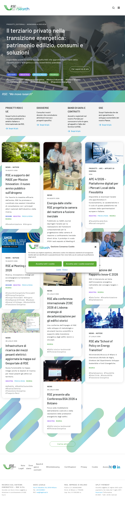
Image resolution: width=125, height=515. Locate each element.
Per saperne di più (80, 59)
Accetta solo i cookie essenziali (80, 264)
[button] (95, 247)
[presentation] (2, 54)
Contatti (12, 467)
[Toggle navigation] (118, 8)
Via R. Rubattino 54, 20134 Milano (45, 487)
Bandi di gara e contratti (38, 467)
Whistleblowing (53, 467)
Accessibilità (108, 467)
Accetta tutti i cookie (45, 264)
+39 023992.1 (40, 490)
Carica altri (62, 444)
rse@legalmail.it (42, 492)
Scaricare (99, 492)
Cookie (58, 269)
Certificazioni (70, 467)
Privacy (65, 269)
